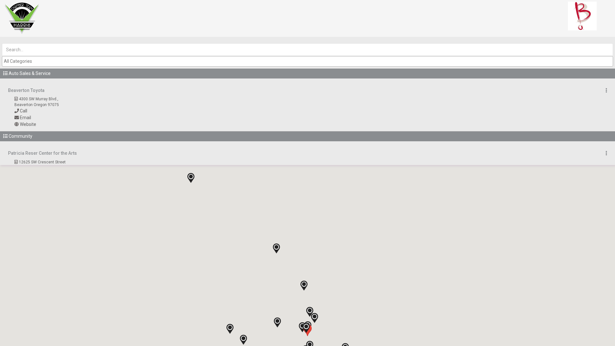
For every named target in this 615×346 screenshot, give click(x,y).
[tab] (307, 73)
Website (28, 124)
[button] (307, 73)
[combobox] (307, 61)
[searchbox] (308, 61)
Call (23, 110)
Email (25, 117)
